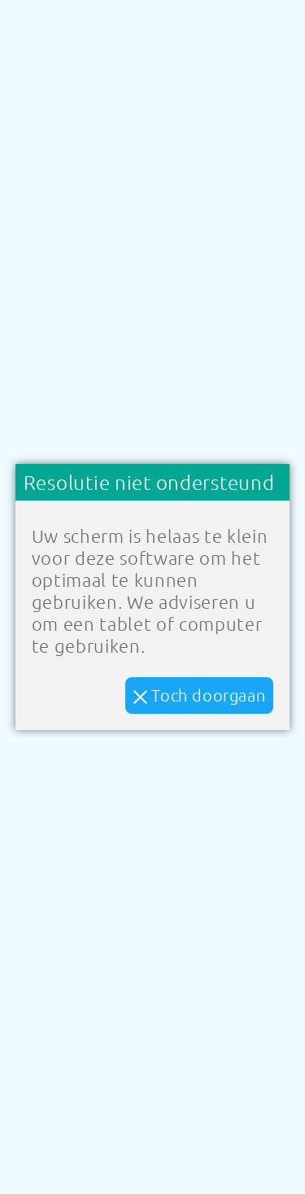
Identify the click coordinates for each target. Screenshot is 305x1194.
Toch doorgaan (206, 695)
